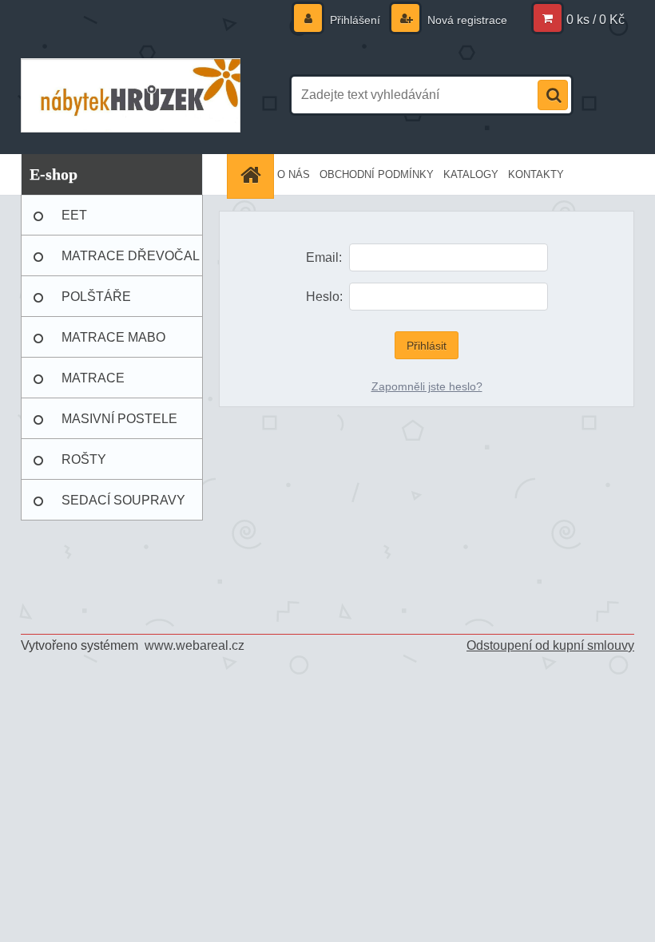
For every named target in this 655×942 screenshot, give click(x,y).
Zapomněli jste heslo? (426, 386)
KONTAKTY (536, 174)
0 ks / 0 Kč (595, 19)
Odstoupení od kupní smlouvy (550, 645)
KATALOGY (470, 174)
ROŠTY (84, 459)
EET (74, 215)
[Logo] (130, 95)
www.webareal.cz (194, 645)
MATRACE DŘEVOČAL (131, 256)
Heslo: (324, 296)
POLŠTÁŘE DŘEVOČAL (97, 303)
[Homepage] (252, 174)
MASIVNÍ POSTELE (119, 418)
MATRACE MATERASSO (102, 384)
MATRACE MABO (113, 337)
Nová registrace (465, 20)
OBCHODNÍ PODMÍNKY (377, 174)
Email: (324, 257)
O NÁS (293, 174)
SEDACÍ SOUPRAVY (123, 500)
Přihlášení (355, 20)
